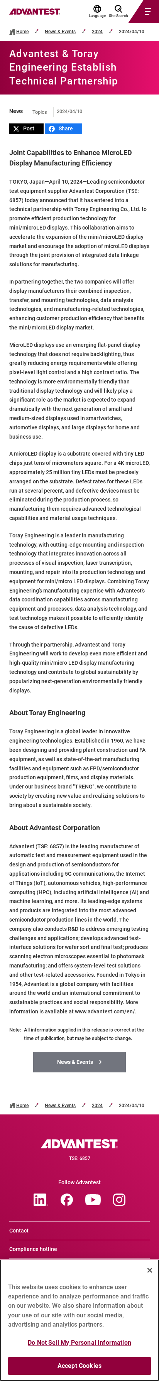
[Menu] (134, 11)
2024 (97, 31)
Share (66, 128)
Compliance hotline (33, 1249)
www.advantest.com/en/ (105, 1011)
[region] (79, 1320)
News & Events (60, 31)
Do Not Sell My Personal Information (79, 1342)
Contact (19, 1230)
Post (28, 128)
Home (22, 31)
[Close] (149, 1270)
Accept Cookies (79, 1365)
